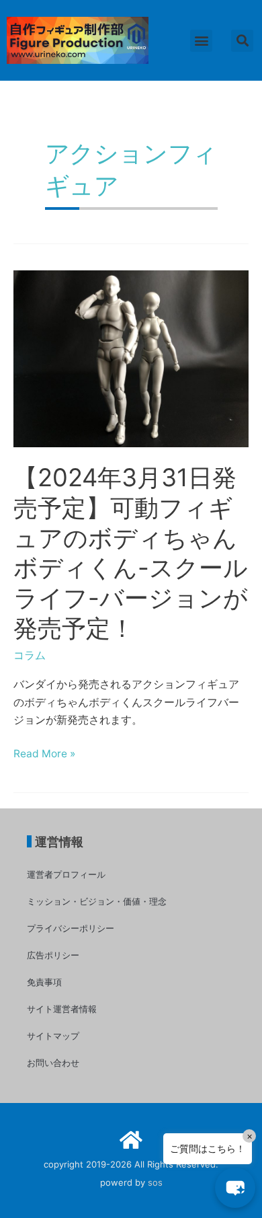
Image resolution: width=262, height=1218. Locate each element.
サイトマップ (53, 1035)
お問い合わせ (53, 1062)
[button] (201, 41)
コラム (29, 655)
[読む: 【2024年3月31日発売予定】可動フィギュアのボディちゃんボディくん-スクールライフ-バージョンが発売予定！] (131, 358)
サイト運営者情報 (62, 1008)
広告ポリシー (53, 955)
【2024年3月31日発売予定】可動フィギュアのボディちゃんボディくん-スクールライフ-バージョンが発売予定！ (130, 553)
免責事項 (44, 982)
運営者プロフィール (66, 874)
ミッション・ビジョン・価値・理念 (97, 901)
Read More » (44, 754)
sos (155, 1182)
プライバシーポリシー (70, 928)
